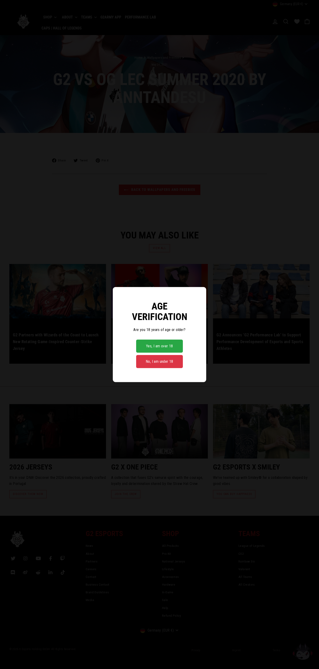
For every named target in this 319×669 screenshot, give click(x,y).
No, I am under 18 (159, 361)
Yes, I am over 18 (159, 346)
